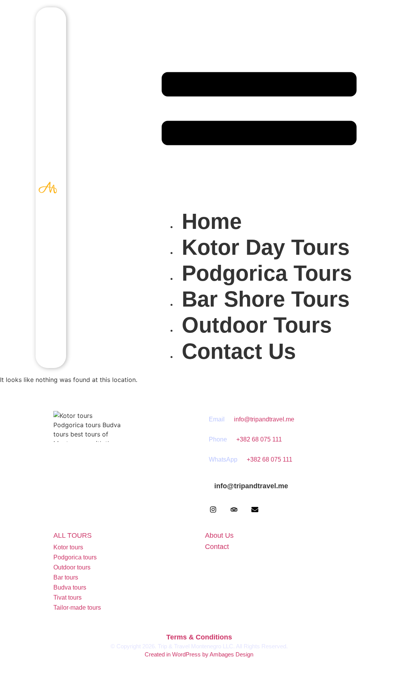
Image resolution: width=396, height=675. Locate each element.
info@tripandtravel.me (264, 419)
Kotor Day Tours (266, 247)
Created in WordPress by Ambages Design (199, 654)
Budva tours (69, 587)
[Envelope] (255, 509)
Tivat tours (67, 597)
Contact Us (239, 351)
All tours (72, 535)
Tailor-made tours (77, 607)
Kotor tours (68, 547)
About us (219, 535)
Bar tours (65, 577)
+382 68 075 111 (259, 439)
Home (212, 221)
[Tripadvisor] (234, 509)
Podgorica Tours (267, 273)
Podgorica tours (75, 557)
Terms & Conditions (199, 637)
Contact (217, 547)
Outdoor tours (71, 567)
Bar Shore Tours (266, 299)
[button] (259, 109)
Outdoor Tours (257, 325)
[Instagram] (213, 509)
